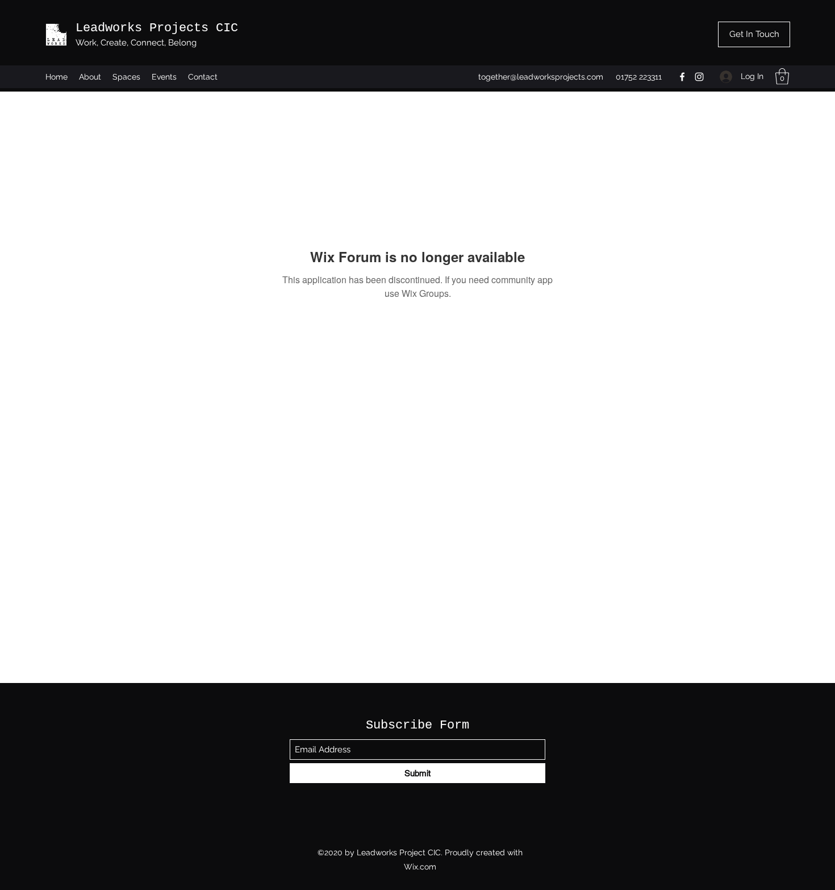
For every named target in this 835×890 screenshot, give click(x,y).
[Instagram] (699, 76)
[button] (782, 76)
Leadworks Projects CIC (157, 28)
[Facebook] (682, 76)
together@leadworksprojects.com (540, 76)
